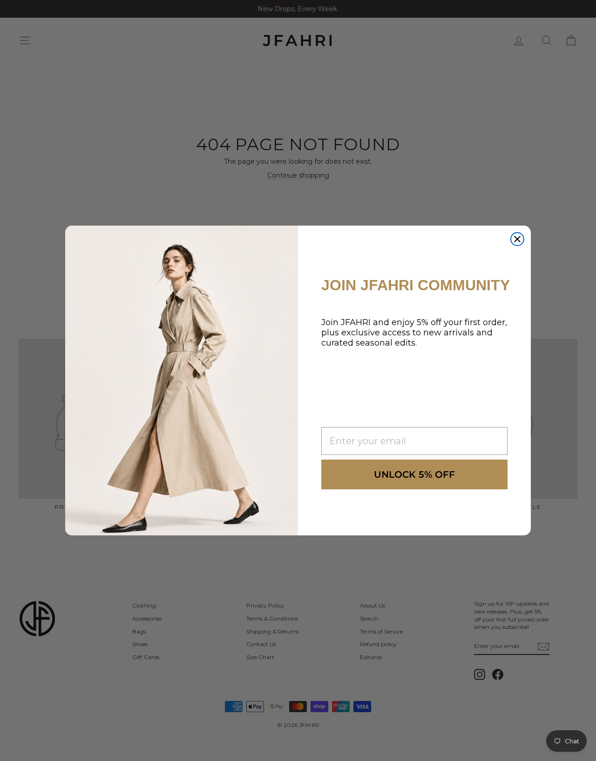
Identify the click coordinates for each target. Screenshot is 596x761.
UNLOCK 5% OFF (414, 474)
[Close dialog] (517, 239)
